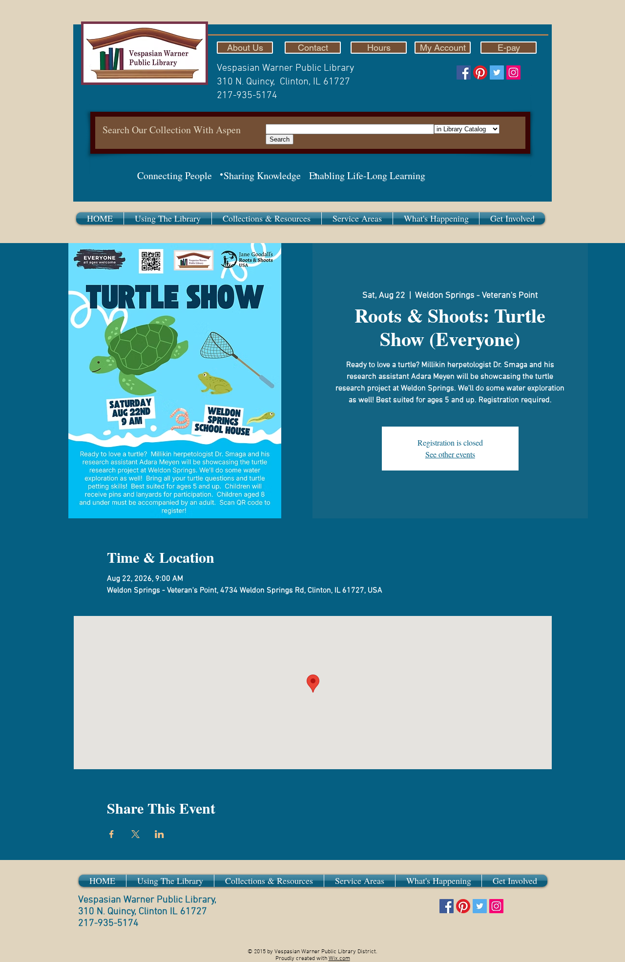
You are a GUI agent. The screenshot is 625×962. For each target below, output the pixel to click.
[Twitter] (497, 72)
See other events (450, 454)
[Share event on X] (135, 834)
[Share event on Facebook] (111, 834)
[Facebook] (464, 72)
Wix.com (339, 958)
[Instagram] (513, 72)
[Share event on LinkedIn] (159, 834)
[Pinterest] (480, 72)
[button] (167, 218)
